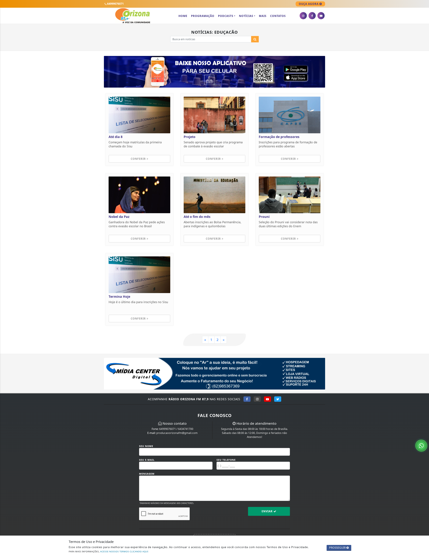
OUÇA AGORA (309, 4)
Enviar (267, 511)
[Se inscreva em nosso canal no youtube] (321, 15)
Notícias (246, 16)
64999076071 (167, 429)
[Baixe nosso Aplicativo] (214, 71)
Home (182, 16)
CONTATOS (278, 16)
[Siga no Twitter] (277, 399)
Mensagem (147, 473)
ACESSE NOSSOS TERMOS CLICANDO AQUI (124, 551)
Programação (202, 16)
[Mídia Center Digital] (214, 373)
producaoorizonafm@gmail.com (177, 433)
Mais (262, 16)
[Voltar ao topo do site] (424, 334)
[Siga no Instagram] (257, 399)
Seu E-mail (147, 459)
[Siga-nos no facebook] (312, 15)
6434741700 (185, 429)
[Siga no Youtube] (267, 399)
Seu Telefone (226, 459)
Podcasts (225, 16)
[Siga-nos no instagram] (303, 15)
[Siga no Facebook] (247, 399)
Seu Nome (146, 446)
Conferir (139, 159)
